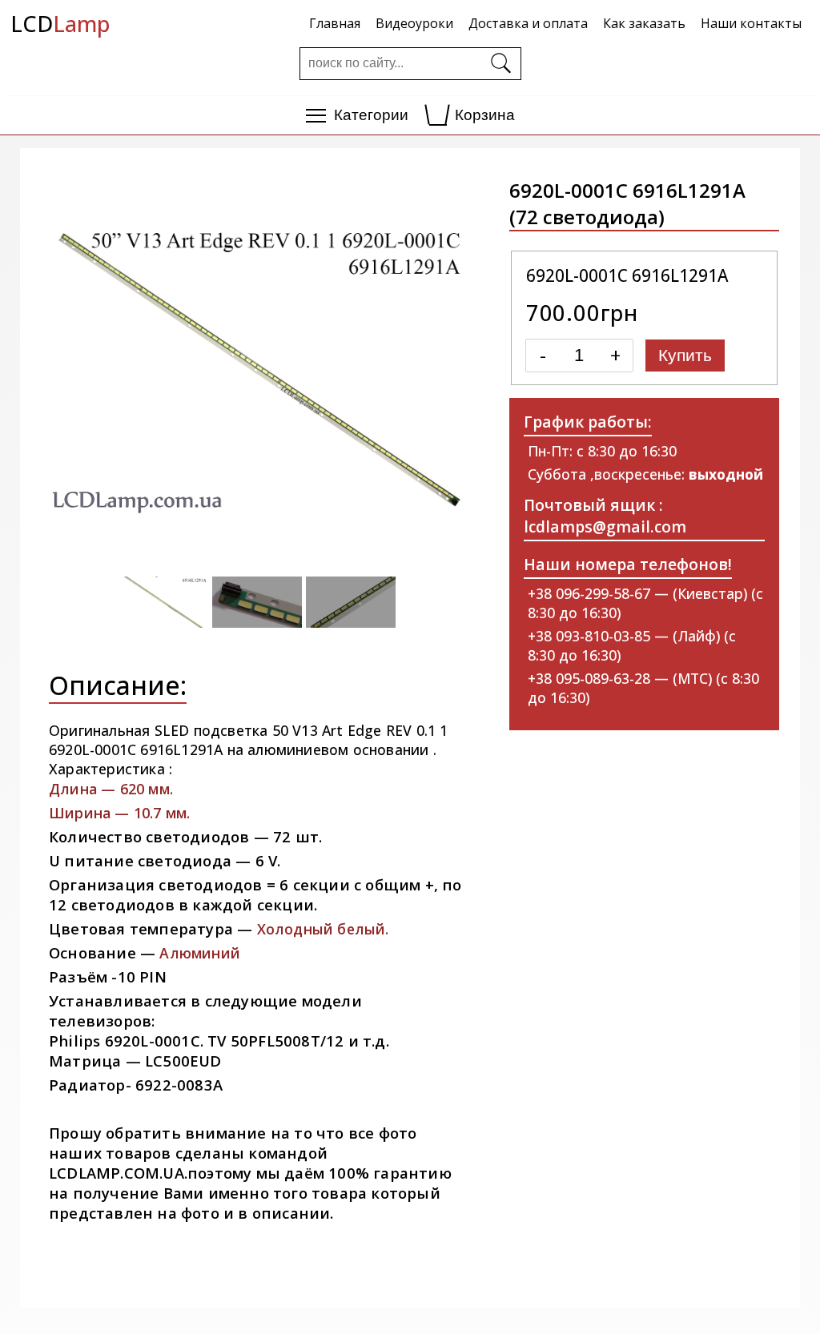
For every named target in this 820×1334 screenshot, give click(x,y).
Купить (685, 355)
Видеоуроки (414, 23)
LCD (60, 23)
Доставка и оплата (528, 23)
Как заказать (644, 23)
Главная (334, 23)
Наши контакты (751, 23)
